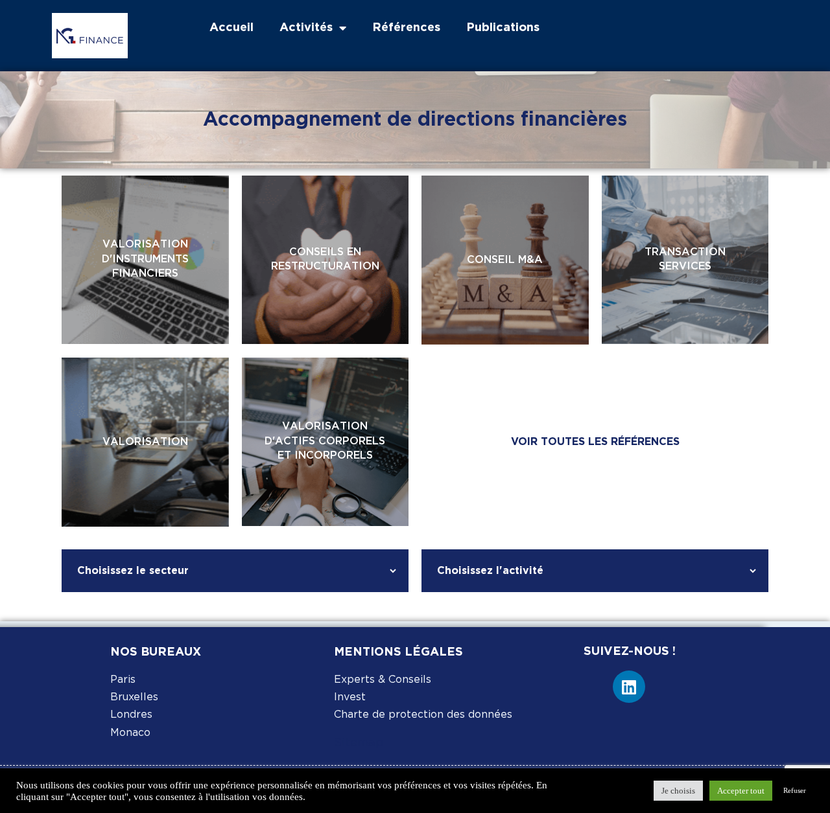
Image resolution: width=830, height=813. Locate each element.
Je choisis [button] (678, 791)
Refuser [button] (794, 790)
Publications (503, 28)
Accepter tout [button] (741, 791)
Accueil (231, 28)
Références (406, 28)
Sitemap (358, 743)
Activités (306, 28)
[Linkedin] (629, 686)
